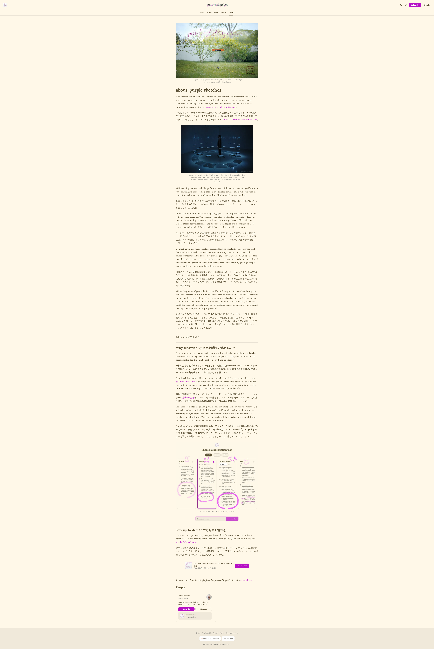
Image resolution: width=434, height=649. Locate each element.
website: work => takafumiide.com (219, 107)
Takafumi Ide (184, 595)
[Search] (401, 5)
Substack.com (246, 580)
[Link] (173, 90)
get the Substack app (186, 542)
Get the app (242, 566)
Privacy (215, 633)
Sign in (427, 5)
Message (203, 609)
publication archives (185, 381)
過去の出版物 (188, 397)
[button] (202, 12)
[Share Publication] (406, 5)
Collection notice (232, 633)
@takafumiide (183, 598)
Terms (222, 633)
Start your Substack (211, 638)
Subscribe (415, 5)
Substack (205, 644)
